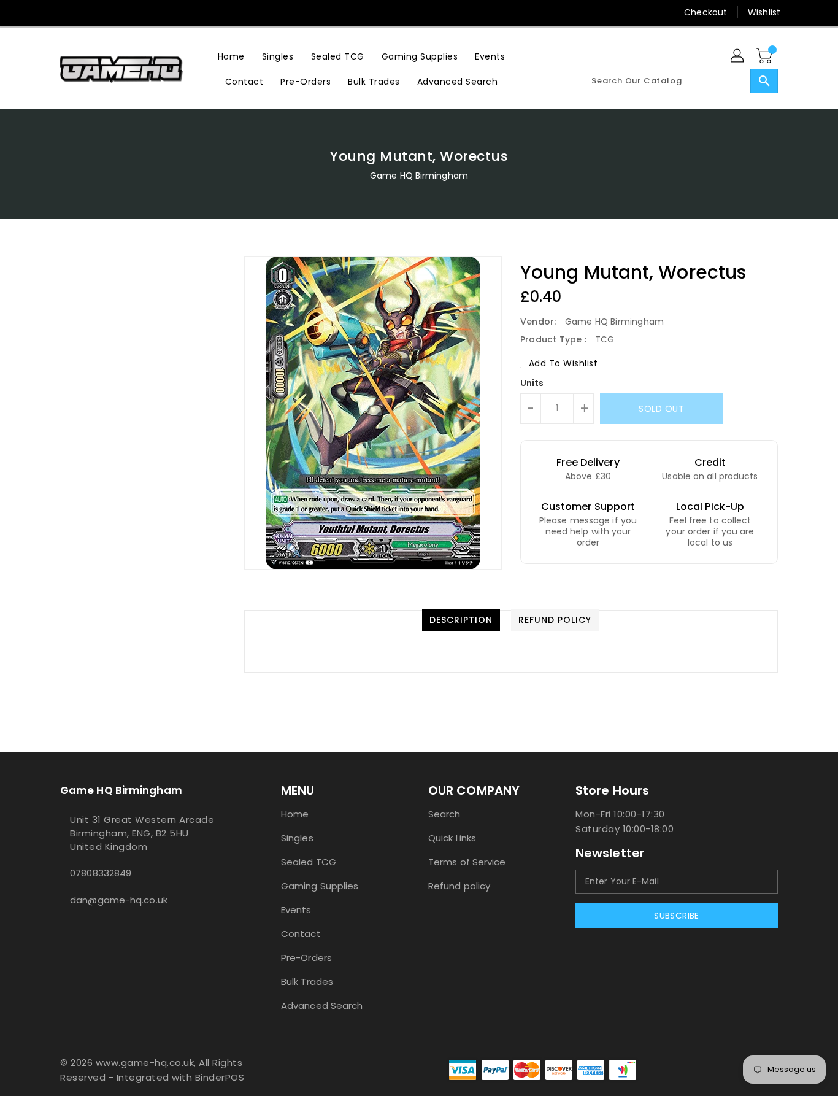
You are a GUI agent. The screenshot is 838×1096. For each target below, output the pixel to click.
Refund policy (459, 885)
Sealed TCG (308, 861)
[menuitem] (231, 56)
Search (444, 814)
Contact (301, 933)
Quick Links (452, 838)
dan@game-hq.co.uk (118, 899)
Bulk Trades (307, 981)
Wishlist (764, 12)
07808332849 (100, 872)
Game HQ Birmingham (419, 175)
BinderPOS (220, 1077)
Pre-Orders (306, 957)
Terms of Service (467, 861)
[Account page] (738, 56)
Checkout (705, 12)
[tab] (461, 620)
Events (296, 909)
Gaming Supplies (320, 885)
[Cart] (765, 56)
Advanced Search (322, 1005)
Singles (297, 838)
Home (295, 814)
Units (532, 383)
